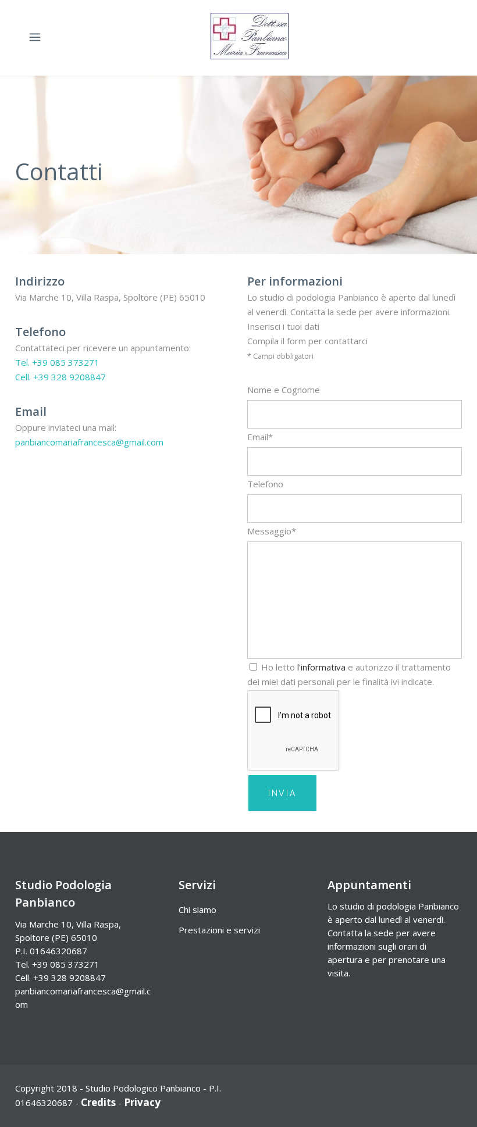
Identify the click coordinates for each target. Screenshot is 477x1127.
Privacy (142, 1102)
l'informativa (321, 667)
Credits (98, 1102)
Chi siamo (197, 909)
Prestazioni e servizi (219, 930)
